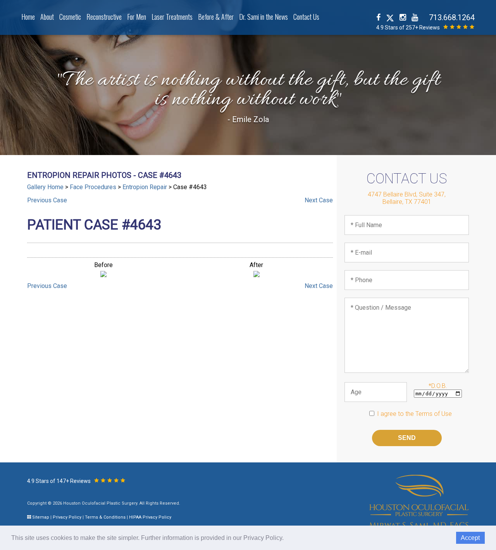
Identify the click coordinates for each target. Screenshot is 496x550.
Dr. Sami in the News (263, 17)
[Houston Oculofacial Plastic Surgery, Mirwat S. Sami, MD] (419, 500)
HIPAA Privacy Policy (150, 517)
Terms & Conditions (105, 517)
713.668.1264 (452, 17)
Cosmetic (70, 17)
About (47, 17)
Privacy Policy (67, 517)
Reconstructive (104, 17)
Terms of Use (433, 413)
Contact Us (306, 17)
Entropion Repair (144, 187)
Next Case (319, 200)
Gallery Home (45, 187)
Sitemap (40, 517)
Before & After (216, 17)
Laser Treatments (172, 17)
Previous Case (47, 200)
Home (28, 17)
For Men (136, 17)
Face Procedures (93, 187)
